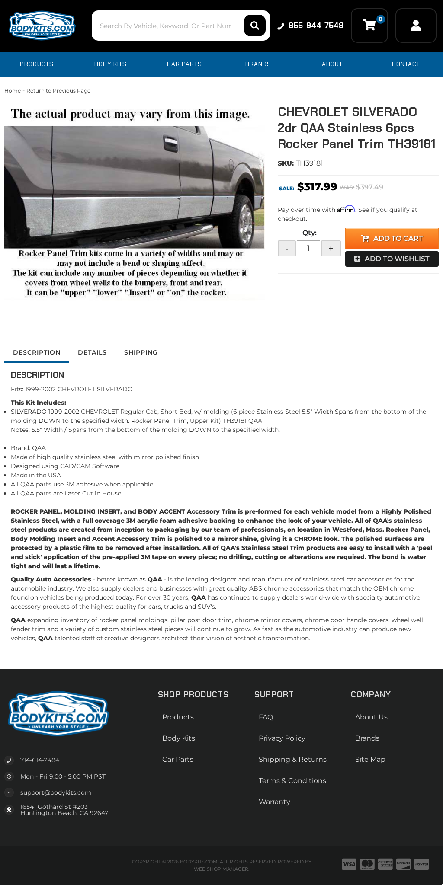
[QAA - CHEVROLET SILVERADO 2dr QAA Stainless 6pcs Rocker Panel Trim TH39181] (134, 203)
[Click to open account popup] (416, 25)
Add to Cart (398, 238)
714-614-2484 (39, 760)
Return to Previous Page (58, 90)
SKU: (286, 163)
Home (12, 90)
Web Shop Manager (221, 869)
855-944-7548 (316, 25)
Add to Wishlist (397, 259)
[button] (181, 25)
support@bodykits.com (55, 792)
